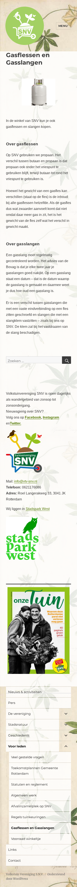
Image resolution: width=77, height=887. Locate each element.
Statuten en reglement (29, 784)
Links (12, 850)
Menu (63, 25)
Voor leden (17, 746)
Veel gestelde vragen (27, 757)
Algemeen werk (24, 795)
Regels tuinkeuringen (28, 817)
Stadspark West (38, 509)
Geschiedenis (18, 735)
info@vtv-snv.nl (25, 481)
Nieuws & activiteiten (24, 692)
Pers (11, 703)
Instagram (51, 417)
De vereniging (19, 714)
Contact (14, 860)
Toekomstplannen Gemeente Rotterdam (34, 771)
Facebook (33, 417)
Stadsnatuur (18, 724)
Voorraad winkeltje (26, 839)
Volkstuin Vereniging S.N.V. (24, 874)
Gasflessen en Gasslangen (32, 828)
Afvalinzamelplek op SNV (31, 806)
